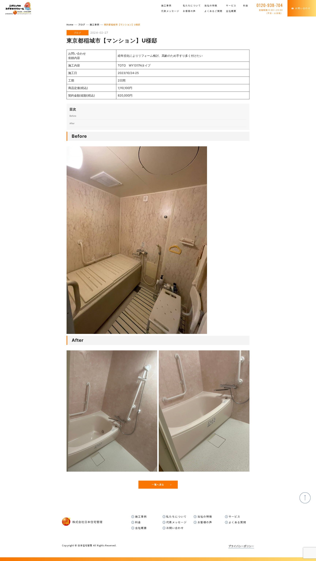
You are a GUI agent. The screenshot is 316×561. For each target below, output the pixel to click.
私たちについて (192, 5)
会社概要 (231, 11)
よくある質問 (237, 522)
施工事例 (166, 5)
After (71, 123)
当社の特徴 (210, 5)
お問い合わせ (303, 8)
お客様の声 (189, 11)
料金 (245, 5)
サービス (231, 5)
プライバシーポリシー (241, 546)
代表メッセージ (170, 11)
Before (72, 115)
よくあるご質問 (213, 11)
